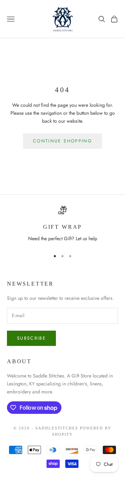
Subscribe (31, 338)
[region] (62, 225)
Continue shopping (62, 141)
